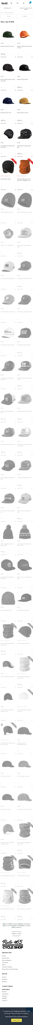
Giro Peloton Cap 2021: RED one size (24, 809)
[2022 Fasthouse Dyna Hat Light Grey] (8, 266)
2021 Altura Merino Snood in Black (8, 875)
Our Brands (4, 979)
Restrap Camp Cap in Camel (22, 112)
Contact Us (4, 1000)
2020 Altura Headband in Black (23, 875)
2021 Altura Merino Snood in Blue (24, 908)
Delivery (4, 956)
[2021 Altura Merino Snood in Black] (8, 863)
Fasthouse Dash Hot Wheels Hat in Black (7, 412)
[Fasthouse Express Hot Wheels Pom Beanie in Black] (24, 531)
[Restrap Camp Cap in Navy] (8, 100)
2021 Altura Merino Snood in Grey (7, 908)
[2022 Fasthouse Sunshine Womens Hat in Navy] (24, 366)
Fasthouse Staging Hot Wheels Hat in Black (8, 478)
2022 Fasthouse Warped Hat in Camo (8, 444)
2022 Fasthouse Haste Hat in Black (24, 344)
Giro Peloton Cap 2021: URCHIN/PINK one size (22, 744)
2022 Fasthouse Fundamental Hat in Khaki (24, 246)
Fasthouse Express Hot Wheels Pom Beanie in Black (24, 544)
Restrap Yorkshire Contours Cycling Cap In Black (8, 80)
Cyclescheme (5, 962)
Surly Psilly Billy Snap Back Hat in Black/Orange (7, 578)
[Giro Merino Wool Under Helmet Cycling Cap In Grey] (8, 830)
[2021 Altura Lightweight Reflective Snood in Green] (24, 664)
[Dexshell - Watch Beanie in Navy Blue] (24, 200)
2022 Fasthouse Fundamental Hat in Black (24, 146)
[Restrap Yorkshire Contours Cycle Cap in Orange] (24, 34)
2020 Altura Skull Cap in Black (23, 643)
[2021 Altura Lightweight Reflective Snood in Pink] (24, 830)
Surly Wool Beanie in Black (6, 610)
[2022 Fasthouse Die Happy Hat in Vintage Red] (8, 366)
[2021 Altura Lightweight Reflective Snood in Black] (8, 631)
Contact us (7, 8)
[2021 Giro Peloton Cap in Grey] (24, 764)
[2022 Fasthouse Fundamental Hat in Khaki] (24, 233)
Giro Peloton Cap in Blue (5, 776)
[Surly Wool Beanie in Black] (8, 598)
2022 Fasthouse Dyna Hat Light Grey (8, 278)
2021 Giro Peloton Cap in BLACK (7, 676)
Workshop (4, 981)
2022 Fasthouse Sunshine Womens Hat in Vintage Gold (24, 445)
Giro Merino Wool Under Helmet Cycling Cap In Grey (7, 843)
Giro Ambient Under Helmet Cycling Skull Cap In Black (8, 744)
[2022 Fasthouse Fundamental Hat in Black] (24, 133)
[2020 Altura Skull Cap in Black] (24, 631)
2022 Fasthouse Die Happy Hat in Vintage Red (7, 379)
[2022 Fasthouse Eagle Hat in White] (8, 332)
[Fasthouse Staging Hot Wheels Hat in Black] (8, 465)
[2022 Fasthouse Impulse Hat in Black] (24, 299)
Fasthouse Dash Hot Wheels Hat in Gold (24, 511)
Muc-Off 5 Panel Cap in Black (23, 610)
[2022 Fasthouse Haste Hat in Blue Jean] (24, 399)
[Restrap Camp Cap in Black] (24, 67)
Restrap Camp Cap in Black (22, 79)
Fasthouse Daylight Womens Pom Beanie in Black (7, 544)
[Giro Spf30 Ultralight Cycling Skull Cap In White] (24, 697)
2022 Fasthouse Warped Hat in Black (24, 278)
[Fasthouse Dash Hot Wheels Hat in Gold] (24, 498)
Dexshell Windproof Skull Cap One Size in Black (8, 146)
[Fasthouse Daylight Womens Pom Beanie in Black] (8, 531)
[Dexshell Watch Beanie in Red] (8, 200)
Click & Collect (5, 958)
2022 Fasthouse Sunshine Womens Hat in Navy (24, 379)
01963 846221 (6, 989)
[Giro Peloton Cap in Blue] (8, 764)
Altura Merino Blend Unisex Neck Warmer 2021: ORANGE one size (24, 180)
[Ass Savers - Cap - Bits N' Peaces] (8, 233)
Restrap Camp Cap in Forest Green (7, 46)
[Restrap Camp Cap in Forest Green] (8, 34)
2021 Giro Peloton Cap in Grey (23, 776)
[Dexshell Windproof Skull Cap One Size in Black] (8, 133)
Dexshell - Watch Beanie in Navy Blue (24, 212)
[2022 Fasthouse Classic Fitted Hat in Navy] (8, 498)
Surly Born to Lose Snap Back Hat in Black (24, 578)
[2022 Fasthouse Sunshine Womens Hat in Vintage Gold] (24, 432)
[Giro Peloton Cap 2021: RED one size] (24, 797)
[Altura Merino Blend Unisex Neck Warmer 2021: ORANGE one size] (24, 166)
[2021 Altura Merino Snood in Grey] (8, 896)
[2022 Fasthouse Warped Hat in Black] (24, 266)
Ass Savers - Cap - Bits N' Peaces (7, 245)
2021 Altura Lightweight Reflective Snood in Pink (24, 843)
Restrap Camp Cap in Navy (6, 112)
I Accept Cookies (16, 1020)
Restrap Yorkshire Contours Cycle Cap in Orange (24, 47)
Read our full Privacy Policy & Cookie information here (16, 1016)
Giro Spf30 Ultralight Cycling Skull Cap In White (24, 710)
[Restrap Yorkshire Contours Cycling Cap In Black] (8, 67)
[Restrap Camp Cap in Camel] (24, 100)
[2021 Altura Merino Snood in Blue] (24, 896)
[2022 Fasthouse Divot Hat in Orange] (8, 299)
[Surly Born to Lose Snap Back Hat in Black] (24, 565)
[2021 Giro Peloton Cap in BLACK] (8, 664)
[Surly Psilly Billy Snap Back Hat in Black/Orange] (8, 565)
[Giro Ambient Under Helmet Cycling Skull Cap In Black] (8, 730)
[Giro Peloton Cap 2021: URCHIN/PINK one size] (24, 730)
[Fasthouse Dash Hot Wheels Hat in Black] (8, 399)
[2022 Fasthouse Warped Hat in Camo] (8, 432)
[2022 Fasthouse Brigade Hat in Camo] (24, 465)
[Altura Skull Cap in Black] (8, 166)
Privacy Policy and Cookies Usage (10, 969)
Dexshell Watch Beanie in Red (6, 212)
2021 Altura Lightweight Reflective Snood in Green (24, 677)
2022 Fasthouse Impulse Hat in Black (24, 311)
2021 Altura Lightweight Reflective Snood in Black (7, 644)
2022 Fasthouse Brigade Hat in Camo (24, 477)
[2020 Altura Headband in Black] (24, 863)
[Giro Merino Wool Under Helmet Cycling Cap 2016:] (8, 697)
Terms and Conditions (7, 967)
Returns (4, 964)
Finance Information (6, 960)
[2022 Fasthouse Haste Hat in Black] (24, 332)
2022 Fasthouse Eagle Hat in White (7, 344)
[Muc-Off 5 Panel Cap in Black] (24, 598)
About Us (4, 977)
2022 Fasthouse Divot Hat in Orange (8, 311)
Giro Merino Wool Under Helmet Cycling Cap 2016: (7, 710)
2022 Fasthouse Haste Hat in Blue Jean (24, 411)
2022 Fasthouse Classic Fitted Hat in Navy (8, 511)
